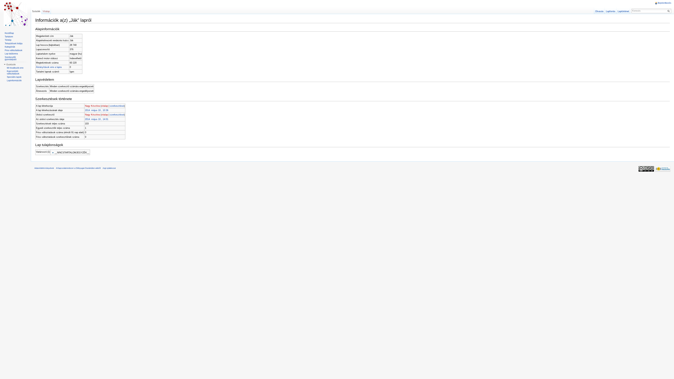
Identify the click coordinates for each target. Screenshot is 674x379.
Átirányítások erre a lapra (49, 67)
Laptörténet (623, 11)
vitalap (104, 106)
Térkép (8, 40)
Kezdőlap (9, 33)
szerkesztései (117, 106)
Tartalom (9, 36)
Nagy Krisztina (92, 106)
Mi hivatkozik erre (15, 68)
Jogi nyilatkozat (109, 168)
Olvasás (599, 11)
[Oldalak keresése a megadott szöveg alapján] (669, 11)
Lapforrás (610, 11)
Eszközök (11, 64)
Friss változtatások (13, 50)
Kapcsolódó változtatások (13, 72)
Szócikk (36, 11)
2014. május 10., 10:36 (96, 110)
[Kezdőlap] (15, 14)
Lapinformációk (14, 80)
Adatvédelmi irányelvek (44, 168)
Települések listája (13, 43)
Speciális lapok (14, 77)
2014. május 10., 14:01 (96, 119)
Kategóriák (10, 47)
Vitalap (46, 11)
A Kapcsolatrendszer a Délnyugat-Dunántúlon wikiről (78, 168)
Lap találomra (11, 53)
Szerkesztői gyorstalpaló (10, 58)
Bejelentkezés (664, 3)
